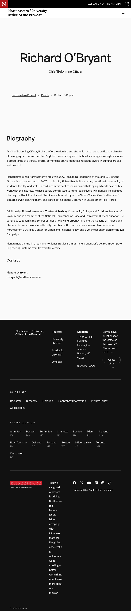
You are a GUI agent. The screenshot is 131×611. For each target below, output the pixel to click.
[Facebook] (74, 483)
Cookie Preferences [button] (18, 608)
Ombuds (57, 362)
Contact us (111, 360)
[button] (123, 13)
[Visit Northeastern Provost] (27, 13)
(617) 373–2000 (86, 366)
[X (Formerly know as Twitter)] (81, 483)
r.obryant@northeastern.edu (24, 277)
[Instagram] (102, 483)
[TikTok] (109, 483)
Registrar (57, 332)
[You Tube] (89, 483)
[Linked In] (96, 483)
